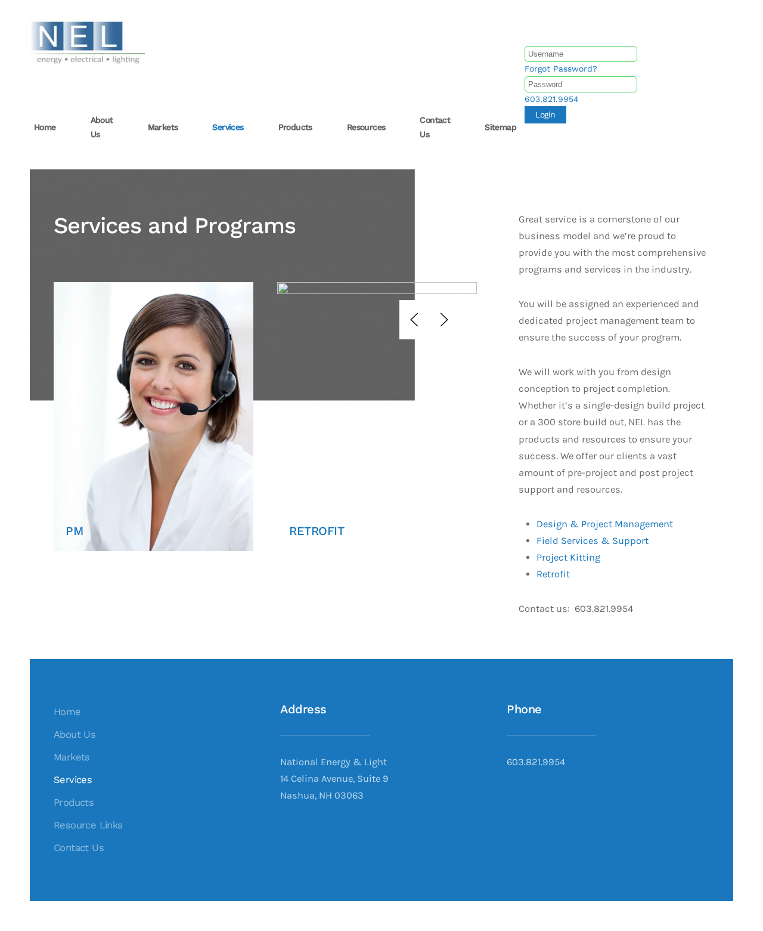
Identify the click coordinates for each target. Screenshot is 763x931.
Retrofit (553, 574)
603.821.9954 (552, 99)
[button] (414, 319)
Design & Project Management (604, 524)
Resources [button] (366, 127)
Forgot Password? (561, 68)
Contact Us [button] (435, 127)
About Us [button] (102, 127)
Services (73, 779)
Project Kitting (568, 557)
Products (74, 802)
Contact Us (79, 847)
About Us (74, 734)
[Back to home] (89, 42)
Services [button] (227, 127)
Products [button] (295, 127)
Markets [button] (163, 127)
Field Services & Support (592, 540)
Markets (72, 757)
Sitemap (500, 127)
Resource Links (88, 825)
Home (45, 127)
